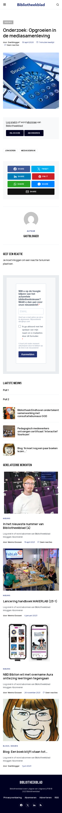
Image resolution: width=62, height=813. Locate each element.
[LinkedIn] (34, 805)
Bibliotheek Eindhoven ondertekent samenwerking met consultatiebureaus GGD (38, 413)
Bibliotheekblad (31, 782)
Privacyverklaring (12, 797)
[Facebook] (21, 805)
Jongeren (10, 150)
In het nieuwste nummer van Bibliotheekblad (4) (23, 526)
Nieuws (8, 22)
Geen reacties (13, 45)
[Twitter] (27, 805)
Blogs (6, 746)
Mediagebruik (28, 150)
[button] (4, 4)
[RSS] (40, 805)
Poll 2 (6, 399)
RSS (57, 797)
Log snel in (11, 122)
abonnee (32, 122)
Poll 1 (6, 390)
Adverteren (45, 797)
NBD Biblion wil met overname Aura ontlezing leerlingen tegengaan (28, 676)
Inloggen (15, 133)
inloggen (17, 260)
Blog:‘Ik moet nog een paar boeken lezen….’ (37, 450)
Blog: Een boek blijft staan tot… (25, 752)
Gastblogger (31, 236)
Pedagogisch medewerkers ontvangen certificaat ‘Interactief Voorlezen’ (37, 431)
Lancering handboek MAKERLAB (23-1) (30, 601)
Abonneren (34, 133)
